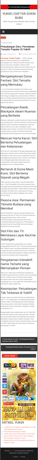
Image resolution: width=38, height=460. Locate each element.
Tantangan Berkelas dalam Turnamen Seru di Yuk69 (20, 348)
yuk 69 (30, 54)
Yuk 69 (6, 299)
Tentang (15, 457)
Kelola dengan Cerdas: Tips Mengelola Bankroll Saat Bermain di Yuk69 (18, 340)
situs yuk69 (24, 54)
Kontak (22, 457)
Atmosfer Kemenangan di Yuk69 (15, 431)
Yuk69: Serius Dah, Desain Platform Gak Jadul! (19, 434)
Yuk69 (3, 89)
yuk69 (3, 37)
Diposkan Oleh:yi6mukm (9, 54)
